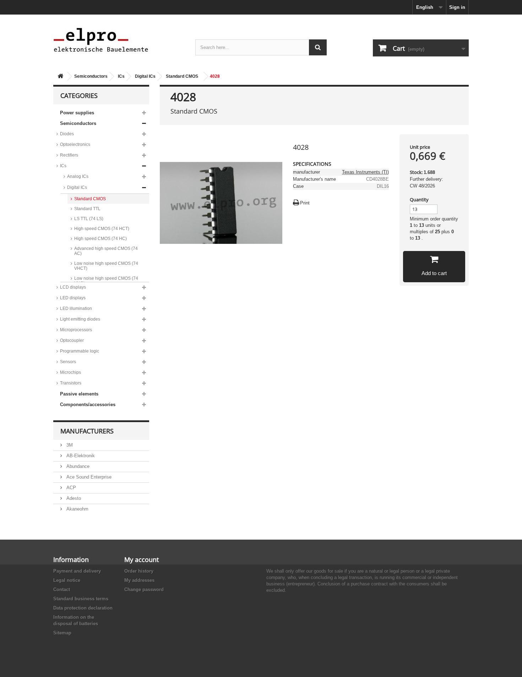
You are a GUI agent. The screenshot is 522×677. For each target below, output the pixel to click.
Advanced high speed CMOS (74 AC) (106, 251)
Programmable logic (79, 351)
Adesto (73, 498)
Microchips (70, 372)
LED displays (73, 297)
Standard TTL (87, 208)
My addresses (139, 580)
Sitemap (62, 632)
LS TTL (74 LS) (88, 218)
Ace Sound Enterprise (88, 477)
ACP (70, 487)
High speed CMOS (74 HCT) (101, 228)
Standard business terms (80, 598)
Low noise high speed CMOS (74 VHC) (106, 281)
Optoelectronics (75, 144)
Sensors (68, 361)
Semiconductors (91, 76)
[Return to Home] (60, 76)
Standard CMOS (182, 76)
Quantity (419, 199)
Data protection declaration (83, 608)
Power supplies (77, 112)
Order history (138, 571)
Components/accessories (87, 404)
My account (141, 559)
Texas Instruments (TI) (365, 172)
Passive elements (79, 394)
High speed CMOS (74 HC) (100, 238)
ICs (121, 76)
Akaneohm (76, 509)
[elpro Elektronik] (119, 39)
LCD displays (73, 287)
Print (305, 203)
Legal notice (66, 580)
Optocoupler (72, 340)
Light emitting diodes (80, 319)
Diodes (67, 133)
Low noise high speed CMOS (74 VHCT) (106, 266)
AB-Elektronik (80, 455)
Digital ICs (145, 76)
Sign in (457, 7)
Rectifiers (69, 155)
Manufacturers (87, 431)
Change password (144, 589)
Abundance (77, 466)
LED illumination (76, 308)
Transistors (70, 383)
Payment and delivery (77, 571)
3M (69, 445)
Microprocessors (76, 329)
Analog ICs (77, 176)
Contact (61, 589)
